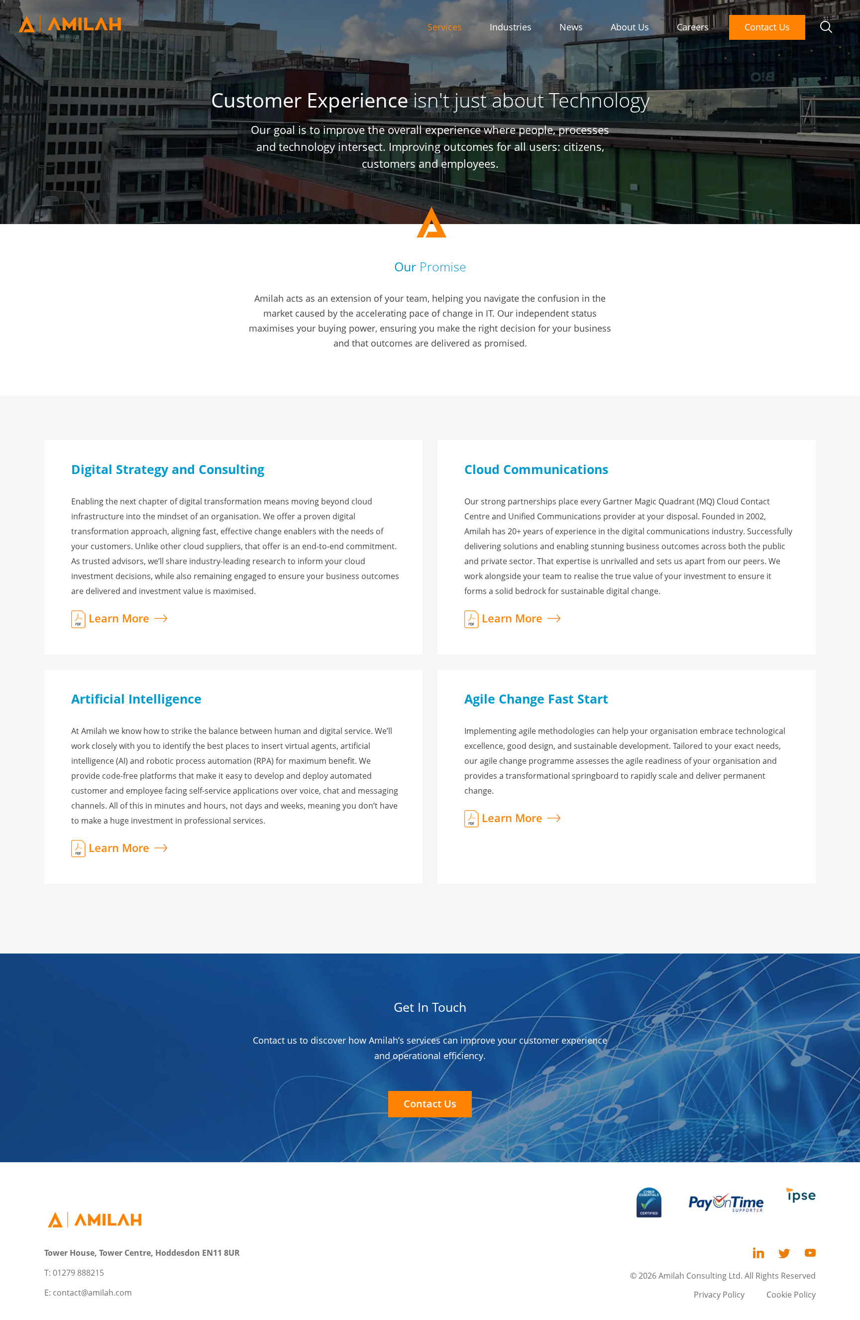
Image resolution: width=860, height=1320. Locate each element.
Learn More (119, 617)
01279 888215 (78, 1272)
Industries (511, 27)
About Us (630, 27)
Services (445, 27)
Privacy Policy (719, 1294)
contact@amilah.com (92, 1292)
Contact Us (767, 27)
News (571, 27)
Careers (693, 27)
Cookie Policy (791, 1294)
